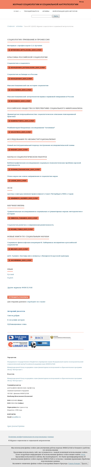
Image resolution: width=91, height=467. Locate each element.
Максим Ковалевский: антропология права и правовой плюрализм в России (40, 97)
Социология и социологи (18, 63)
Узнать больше (74, 463)
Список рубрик (13, 315)
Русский (10, 274)
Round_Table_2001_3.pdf (21, 229)
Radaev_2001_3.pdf (19, 150)
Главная (11, 26)
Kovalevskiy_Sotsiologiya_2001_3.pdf (27, 67)
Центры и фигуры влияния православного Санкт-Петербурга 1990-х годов (40, 194)
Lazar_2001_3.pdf (18, 181)
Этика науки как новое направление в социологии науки (32, 176)
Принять (84, 463)
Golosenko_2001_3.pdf (20, 90)
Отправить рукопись (18, 297)
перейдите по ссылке (36, 302)
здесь (83, 454)
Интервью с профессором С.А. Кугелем (24, 46)
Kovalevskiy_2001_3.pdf (21, 79)
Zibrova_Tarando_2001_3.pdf (23, 218)
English (10, 278)
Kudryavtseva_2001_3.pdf (22, 121)
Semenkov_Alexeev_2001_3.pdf (24, 198)
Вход (81, 2)
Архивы (45, 11)
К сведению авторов (16, 320)
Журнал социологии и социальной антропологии (45, 4)
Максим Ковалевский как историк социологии (27, 86)
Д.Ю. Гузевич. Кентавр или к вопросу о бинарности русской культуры (38, 256)
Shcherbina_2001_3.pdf (20, 260)
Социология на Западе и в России (22, 74)
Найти (56, 16)
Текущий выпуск (31, 11)
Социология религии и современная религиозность (30, 225)
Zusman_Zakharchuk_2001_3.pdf (25, 169)
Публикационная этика (17, 324)
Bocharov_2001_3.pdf (20, 101)
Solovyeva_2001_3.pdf (20, 132)
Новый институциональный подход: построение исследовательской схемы (40, 145)
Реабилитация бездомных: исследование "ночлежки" (31, 128)
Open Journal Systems (15, 426)
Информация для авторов (65, 11)
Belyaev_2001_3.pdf (19, 249)
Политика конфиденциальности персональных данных (31, 437)
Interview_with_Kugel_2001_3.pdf (25, 50)
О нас (16, 11)
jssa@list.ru (16, 417)
